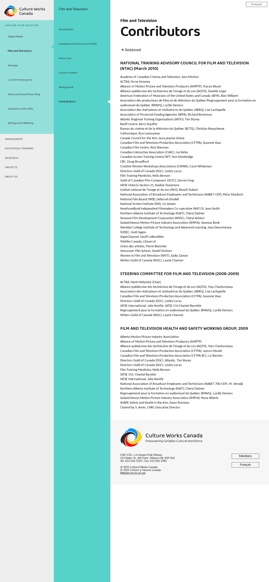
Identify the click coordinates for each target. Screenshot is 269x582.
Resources (65, 58)
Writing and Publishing (20, 123)
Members (245, 456)
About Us (11, 176)
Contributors (67, 101)
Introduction (66, 29)
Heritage (13, 65)
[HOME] (27, 13)
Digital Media (15, 36)
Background (66, 87)
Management (14, 139)
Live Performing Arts (20, 80)
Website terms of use (133, 473)
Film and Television (20, 51)
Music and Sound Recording (24, 94)
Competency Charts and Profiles (78, 44)
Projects (11, 167)
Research (11, 158)
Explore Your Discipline (22, 25)
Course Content (68, 73)
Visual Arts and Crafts (20, 109)
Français (256, 4)
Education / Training (19, 148)
